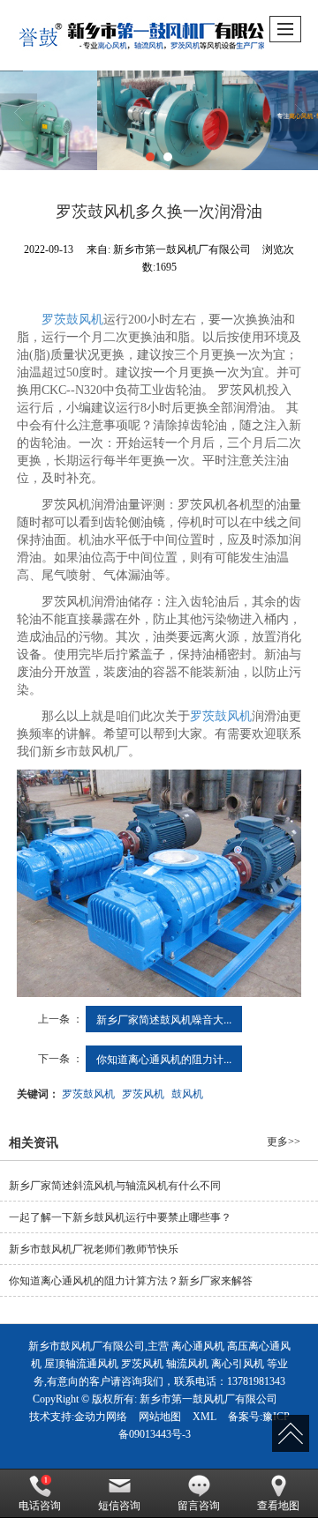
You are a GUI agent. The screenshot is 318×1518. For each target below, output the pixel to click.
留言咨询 (199, 1505)
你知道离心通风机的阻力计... (163, 1058)
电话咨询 (40, 1505)
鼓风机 (187, 1092)
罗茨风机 (143, 1092)
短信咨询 (119, 1505)
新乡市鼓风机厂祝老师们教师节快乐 (93, 1249)
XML (204, 1416)
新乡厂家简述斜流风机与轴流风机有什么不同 (115, 1185)
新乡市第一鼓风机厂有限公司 (208, 1399)
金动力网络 (100, 1416)
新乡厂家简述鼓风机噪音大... (163, 1018)
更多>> (283, 1141)
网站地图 (160, 1416)
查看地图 (278, 1505)
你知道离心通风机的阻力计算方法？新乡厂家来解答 (131, 1281)
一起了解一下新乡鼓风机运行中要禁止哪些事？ (120, 1217)
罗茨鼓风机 (72, 319)
